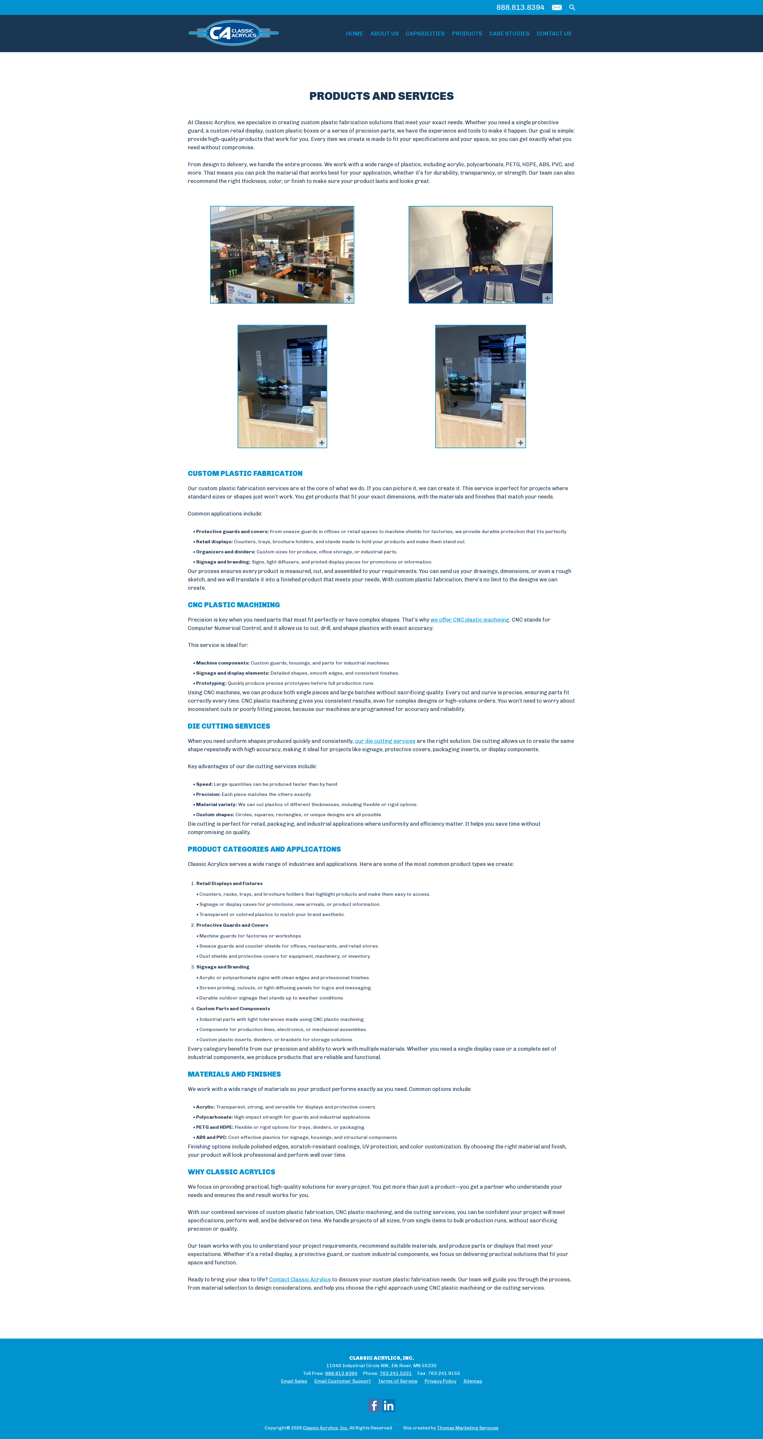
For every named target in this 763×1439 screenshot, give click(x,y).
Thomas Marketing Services (468, 1428)
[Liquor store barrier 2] (282, 255)
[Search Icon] (572, 7)
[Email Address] (557, 7)
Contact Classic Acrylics (300, 1279)
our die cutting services (385, 741)
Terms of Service (398, 1381)
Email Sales (294, 1381)
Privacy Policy (440, 1381)
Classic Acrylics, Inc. (325, 1428)
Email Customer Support (342, 1381)
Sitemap (472, 1381)
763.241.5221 (396, 1373)
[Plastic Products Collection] (481, 255)
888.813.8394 (520, 7)
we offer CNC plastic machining (469, 620)
